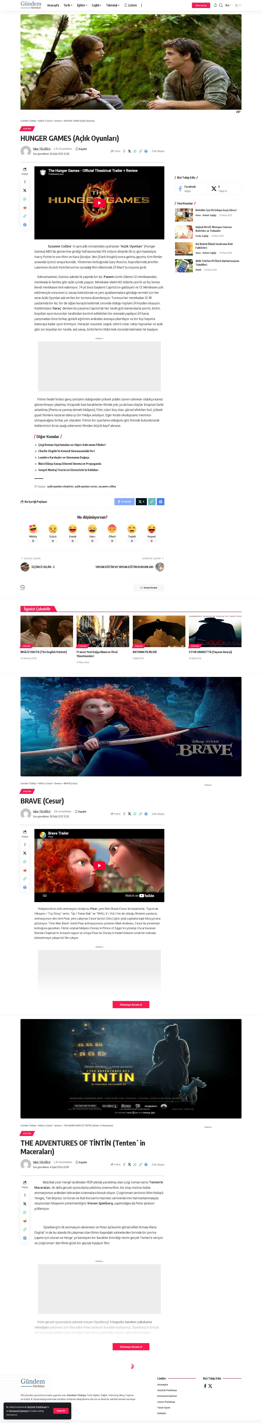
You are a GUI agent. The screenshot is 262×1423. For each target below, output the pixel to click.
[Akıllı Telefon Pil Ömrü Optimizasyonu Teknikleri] (184, 266)
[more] (141, 5)
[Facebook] (191, 189)
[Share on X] (129, 151)
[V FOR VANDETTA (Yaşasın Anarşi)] (215, 631)
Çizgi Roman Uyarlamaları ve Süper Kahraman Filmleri (72, 445)
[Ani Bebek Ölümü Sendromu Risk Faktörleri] (184, 249)
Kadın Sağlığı (202, 236)
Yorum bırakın (150, 587)
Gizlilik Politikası (37, 1407)
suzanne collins (107, 486)
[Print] (146, 151)
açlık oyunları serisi (86, 486)
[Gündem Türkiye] (31, 5)
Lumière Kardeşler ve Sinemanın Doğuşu (63, 457)
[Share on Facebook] (124, 151)
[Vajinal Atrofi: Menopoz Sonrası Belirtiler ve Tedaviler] (184, 232)
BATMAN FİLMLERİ (145, 652)
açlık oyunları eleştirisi (60, 486)
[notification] (215, 5)
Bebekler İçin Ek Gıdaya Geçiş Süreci (216, 210)
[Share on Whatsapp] (135, 151)
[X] (225, 189)
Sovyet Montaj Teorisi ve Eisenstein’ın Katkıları (68, 470)
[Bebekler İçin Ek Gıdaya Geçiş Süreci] (184, 215)
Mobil (198, 269)
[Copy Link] (140, 151)
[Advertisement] (99, 366)
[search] (221, 5)
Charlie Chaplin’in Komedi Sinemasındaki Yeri (66, 451)
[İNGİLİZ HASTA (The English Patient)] (46, 631)
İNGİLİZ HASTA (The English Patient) (43, 652)
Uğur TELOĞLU (41, 148)
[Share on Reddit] (24, 207)
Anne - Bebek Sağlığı (206, 215)
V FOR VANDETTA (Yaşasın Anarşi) (210, 652)
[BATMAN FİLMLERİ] (159, 631)
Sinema (27, 128)
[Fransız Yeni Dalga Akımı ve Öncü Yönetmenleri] (103, 631)
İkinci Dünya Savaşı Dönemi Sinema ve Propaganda (69, 463)
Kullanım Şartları (19, 1410)
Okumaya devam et (131, 1004)
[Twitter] (210, 1386)
